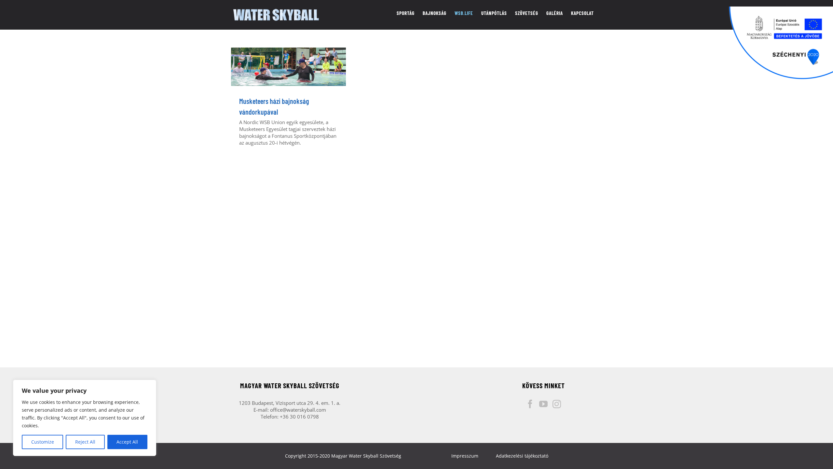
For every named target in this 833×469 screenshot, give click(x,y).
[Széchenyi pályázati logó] (781, 43)
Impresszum (464, 456)
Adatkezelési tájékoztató (522, 456)
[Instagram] (557, 404)
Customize (42, 442)
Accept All (127, 442)
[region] (84, 418)
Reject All (85, 442)
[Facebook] (530, 404)
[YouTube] (543, 404)
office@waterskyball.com (298, 409)
